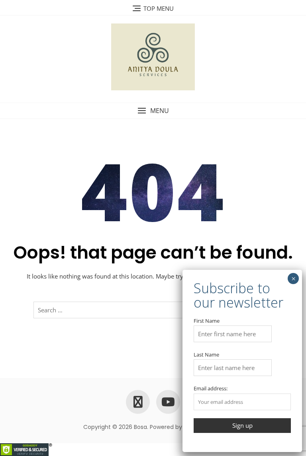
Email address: (211, 388)
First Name (207, 320)
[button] (153, 111)
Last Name (206, 354)
